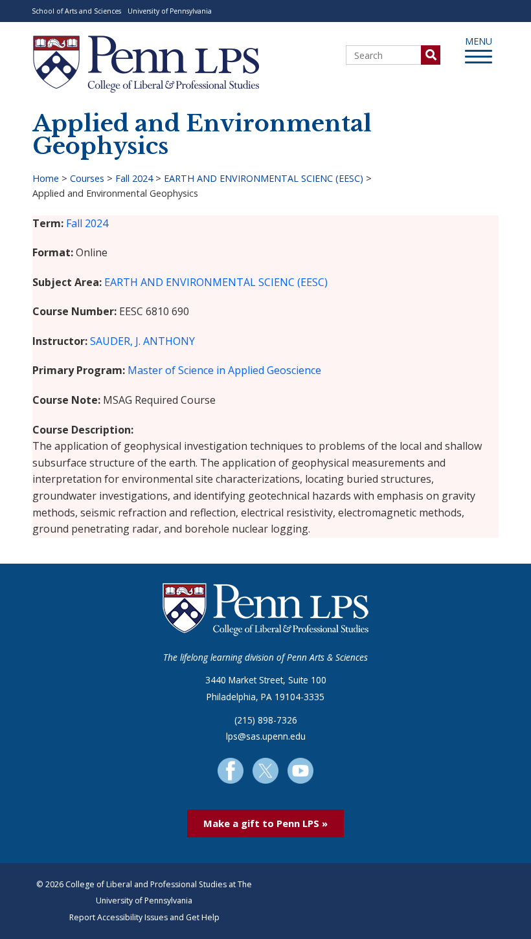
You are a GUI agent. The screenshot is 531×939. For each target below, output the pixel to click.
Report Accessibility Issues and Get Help (144, 917)
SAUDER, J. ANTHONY (142, 341)
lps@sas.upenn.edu (266, 736)
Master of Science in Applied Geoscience (224, 370)
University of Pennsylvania (170, 11)
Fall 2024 (134, 178)
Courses (87, 178)
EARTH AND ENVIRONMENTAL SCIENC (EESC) (263, 178)
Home (45, 178)
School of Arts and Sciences (76, 11)
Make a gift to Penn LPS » (265, 823)
